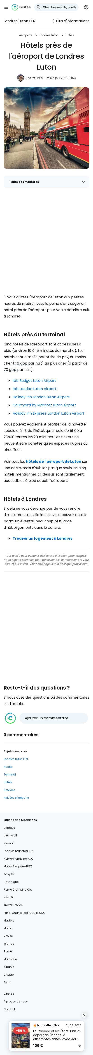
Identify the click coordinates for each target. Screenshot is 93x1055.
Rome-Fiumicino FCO (18, 859)
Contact (9, 1009)
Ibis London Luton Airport (34, 388)
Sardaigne (11, 882)
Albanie (9, 967)
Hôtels (70, 35)
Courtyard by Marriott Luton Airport (44, 405)
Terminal (10, 774)
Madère (9, 920)
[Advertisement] (46, 240)
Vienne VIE (10, 835)
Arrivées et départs (16, 798)
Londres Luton (49, 35)
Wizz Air (9, 897)
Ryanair (9, 843)
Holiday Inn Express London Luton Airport (48, 413)
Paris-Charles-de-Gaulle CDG (24, 913)
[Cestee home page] (21, 7)
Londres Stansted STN (19, 851)
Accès (8, 767)
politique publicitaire (73, 564)
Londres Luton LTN (19, 21)
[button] (6, 7)
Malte (7, 928)
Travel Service (13, 905)
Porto (7, 982)
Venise (8, 936)
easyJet (9, 874)
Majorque (10, 959)
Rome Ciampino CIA (18, 889)
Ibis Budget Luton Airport (34, 380)
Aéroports (25, 35)
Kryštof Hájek (34, 78)
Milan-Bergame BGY (18, 866)
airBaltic (9, 828)
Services (9, 790)
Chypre (9, 975)
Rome (8, 951)
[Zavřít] (84, 1015)
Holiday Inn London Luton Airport (41, 397)
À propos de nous (16, 1001)
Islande (9, 944)
